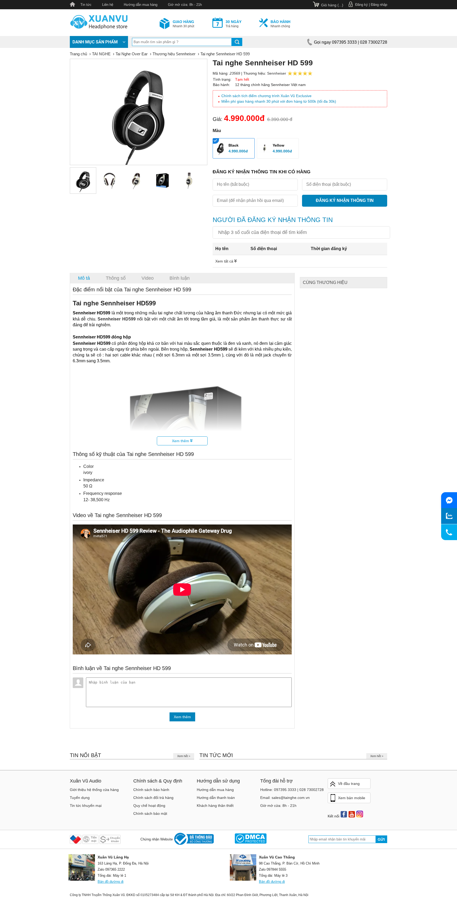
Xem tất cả (224, 261)
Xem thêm (181, 441)
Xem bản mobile (351, 798)
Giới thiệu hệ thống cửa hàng (94, 790)
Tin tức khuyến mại (86, 805)
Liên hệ (107, 5)
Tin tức (86, 5)
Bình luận (180, 278)
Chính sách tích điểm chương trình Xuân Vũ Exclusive (266, 96)
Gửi (381, 839)
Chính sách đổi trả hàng (153, 797)
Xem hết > (183, 756)
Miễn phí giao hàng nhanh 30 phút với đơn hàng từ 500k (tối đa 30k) (278, 101)
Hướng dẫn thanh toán (216, 797)
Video (147, 278)
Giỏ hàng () (332, 5)
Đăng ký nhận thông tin (345, 200)
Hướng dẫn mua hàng (140, 5)
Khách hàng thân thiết (215, 805)
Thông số (116, 278)
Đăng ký (361, 5)
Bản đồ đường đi (111, 882)
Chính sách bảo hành (151, 790)
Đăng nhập (379, 5)
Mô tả (84, 278)
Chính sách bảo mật (150, 813)
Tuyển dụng (80, 797)
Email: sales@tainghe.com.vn (285, 797)
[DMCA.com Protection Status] (251, 839)
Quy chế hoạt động (149, 805)
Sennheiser (276, 73)
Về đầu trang (349, 783)
